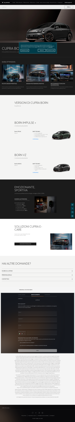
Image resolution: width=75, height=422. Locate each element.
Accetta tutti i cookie (50, 50)
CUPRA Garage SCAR (68, 2)
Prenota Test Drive (53, 2)
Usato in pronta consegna (44, 2)
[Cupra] (7, 2)
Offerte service (32, 2)
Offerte (68, 7)
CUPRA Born (4, 7)
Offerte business (26, 2)
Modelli (14, 2)
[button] (25, 244)
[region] (38, 48)
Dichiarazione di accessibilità (43, 415)
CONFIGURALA (35, 139)
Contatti (37, 2)
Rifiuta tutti (42, 50)
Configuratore (59, 2)
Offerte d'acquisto (19, 2)
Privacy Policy (24, 415)
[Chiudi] (55, 43)
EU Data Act (52, 415)
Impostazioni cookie (24, 50)
